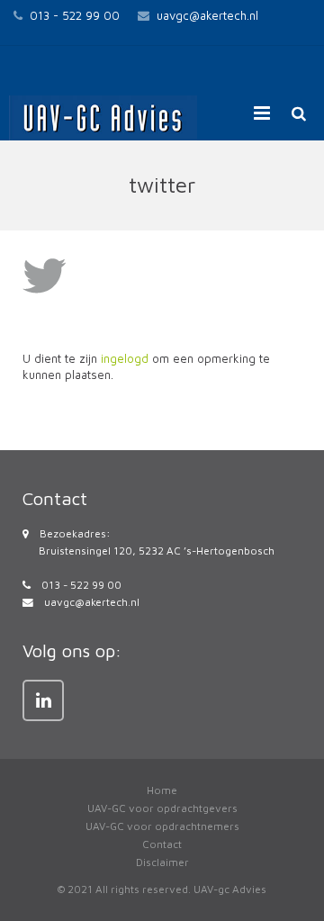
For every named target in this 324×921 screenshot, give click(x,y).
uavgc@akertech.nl (207, 15)
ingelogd (124, 358)
